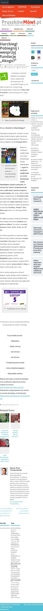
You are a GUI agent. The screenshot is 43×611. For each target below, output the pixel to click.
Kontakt (33, 11)
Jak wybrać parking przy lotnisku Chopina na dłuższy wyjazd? (36, 152)
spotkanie (13, 586)
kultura (14, 556)
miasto (13, 558)
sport (6, 405)
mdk (19, 556)
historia (14, 544)
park (15, 570)
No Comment (23, 68)
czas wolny (14, 537)
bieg (3, 405)
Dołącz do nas (7, 11)
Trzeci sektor (4, 68)
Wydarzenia (18, 29)
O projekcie (35, 7)
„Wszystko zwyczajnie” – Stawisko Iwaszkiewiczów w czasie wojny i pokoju (5, 436)
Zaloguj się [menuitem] (4, 2)
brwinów (14, 533)
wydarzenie (12, 405)
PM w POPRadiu (8, 15)
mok (12, 562)
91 (32, 60)
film (18, 541)
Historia (22, 33)
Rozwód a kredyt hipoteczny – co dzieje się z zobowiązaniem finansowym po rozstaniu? (36, 164)
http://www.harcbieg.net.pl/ (11, 387)
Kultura (4, 33)
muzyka (17, 568)
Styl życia (5, 29)
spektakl (13, 584)
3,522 (39, 54)
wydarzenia (15, 592)
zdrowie (17, 597)
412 (38, 60)
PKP (12, 574)
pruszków (17, 580)
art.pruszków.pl (16, 528)
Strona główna (8, 7)
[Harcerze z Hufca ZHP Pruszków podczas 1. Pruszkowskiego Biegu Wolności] (9, 155)
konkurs (13, 554)
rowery (17, 582)
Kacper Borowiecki (14, 549)
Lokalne (21, 11)
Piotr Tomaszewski (7, 65)
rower (12, 582)
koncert (14, 552)
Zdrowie (30, 29)
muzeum (16, 562)
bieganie (13, 531)
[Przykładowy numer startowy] (15, 297)
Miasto (4, 38)
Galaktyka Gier (15, 543)
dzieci (15, 541)
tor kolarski (14, 588)
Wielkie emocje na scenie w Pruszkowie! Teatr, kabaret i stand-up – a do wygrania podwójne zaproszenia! (37, 124)
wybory (16, 590)
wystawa (14, 596)
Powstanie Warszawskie (15, 575)
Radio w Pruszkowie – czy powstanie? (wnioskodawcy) (22, 511)
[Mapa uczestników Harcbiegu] (15, 109)
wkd (12, 590)
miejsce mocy (15, 560)
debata (13, 539)
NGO (30, 33)
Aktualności (9, 66)
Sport (13, 33)
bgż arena (13, 530)
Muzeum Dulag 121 (16, 566)
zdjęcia (13, 597)
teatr (17, 586)
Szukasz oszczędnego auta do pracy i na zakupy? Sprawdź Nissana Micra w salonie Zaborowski (37, 139)
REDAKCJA (22, 7)
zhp (17, 405)
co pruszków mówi (15, 534)
